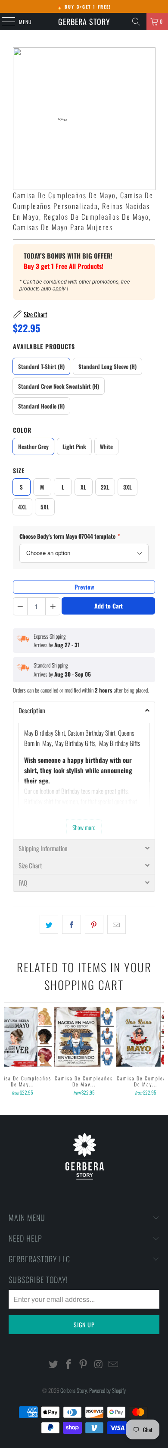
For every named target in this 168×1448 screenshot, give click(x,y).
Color (22, 429)
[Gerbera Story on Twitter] (53, 1364)
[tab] (84, 710)
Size (19, 470)
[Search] (136, 21)
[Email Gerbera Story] (113, 1364)
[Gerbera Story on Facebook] (68, 1364)
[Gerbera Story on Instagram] (98, 1364)
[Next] (160, 1052)
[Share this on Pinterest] (94, 924)
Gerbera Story (84, 21)
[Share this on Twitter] (49, 924)
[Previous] (8, 1052)
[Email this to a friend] (116, 924)
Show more (84, 827)
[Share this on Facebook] (71, 924)
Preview (84, 586)
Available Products (44, 346)
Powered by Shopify (107, 1390)
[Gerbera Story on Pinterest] (83, 1364)
